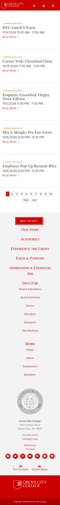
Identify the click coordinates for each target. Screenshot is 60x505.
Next (26, 200)
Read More (10, 36)
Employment (30, 366)
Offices (30, 358)
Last (34, 200)
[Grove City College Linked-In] (52, 456)
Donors (30, 305)
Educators (30, 314)
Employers (30, 322)
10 (51, 194)
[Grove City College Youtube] (30, 456)
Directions (30, 445)
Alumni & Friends (30, 297)
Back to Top (28, 221)
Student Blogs (39, 469)
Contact (30, 449)
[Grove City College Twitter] (15, 456)
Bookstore (30, 374)
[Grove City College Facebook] (8, 456)
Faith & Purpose (30, 258)
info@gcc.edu (30, 439)
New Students (30, 330)
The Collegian (20, 469)
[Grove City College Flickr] (44, 456)
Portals (30, 349)
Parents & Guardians (30, 289)
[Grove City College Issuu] (37, 456)
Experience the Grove (30, 248)
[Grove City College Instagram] (22, 456)
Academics (30, 239)
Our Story (30, 229)
